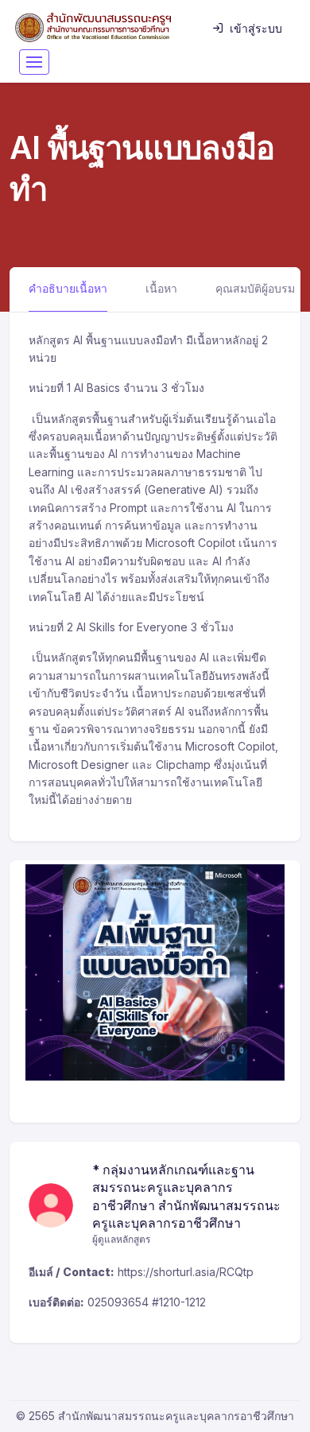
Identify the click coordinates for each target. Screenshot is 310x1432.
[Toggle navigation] (34, 62)
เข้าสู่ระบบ (256, 28)
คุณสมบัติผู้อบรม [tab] (255, 288)
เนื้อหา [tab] (161, 288)
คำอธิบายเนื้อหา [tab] (68, 288)
